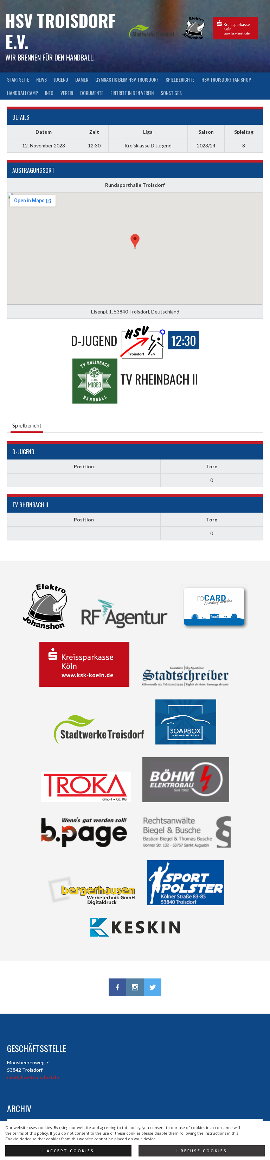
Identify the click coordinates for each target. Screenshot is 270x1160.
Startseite (18, 79)
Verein (66, 92)
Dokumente (91, 92)
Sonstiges (171, 92)
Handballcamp (22, 92)
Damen (81, 79)
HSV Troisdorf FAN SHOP (226, 79)
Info (49, 92)
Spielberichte (180, 79)
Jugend (61, 79)
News (41, 79)
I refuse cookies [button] (201, 1150)
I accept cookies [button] (68, 1150)
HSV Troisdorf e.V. (60, 31)
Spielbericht (26, 425)
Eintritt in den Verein (132, 92)
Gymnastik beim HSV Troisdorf (127, 79)
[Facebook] (117, 987)
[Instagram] (135, 987)
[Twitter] (152, 987)
